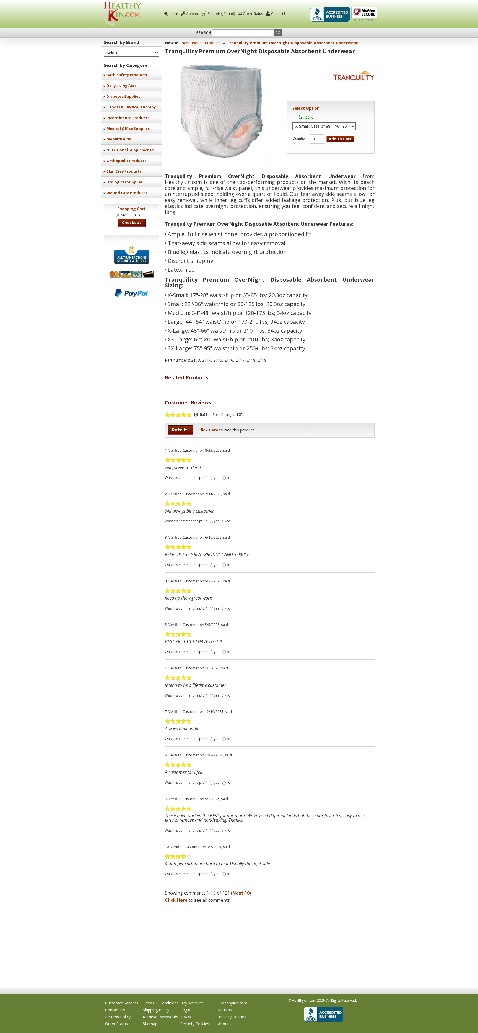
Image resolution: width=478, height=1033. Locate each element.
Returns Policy (118, 1016)
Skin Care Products (124, 171)
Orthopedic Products (126, 160)
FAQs (186, 1016)
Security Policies (194, 1023)
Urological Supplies (124, 181)
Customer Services (122, 1003)
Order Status (253, 13)
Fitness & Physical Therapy (131, 106)
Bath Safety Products (126, 74)
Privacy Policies (232, 1016)
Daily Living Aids (121, 85)
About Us (226, 1023)
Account (192, 13)
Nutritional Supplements (130, 149)
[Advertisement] (270, 944)
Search (203, 33)
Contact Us (279, 13)
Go (277, 32)
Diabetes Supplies (123, 96)
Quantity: (299, 138)
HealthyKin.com (233, 1003)
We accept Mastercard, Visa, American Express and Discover (131, 274)
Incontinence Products (127, 117)
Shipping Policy (156, 1010)
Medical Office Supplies (128, 128)
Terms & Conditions (161, 1003)
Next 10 (241, 893)
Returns (225, 1010)
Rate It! (180, 429)
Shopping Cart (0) (221, 13)
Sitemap (150, 1023)
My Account (192, 1003)
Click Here (208, 430)
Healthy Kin (121, 14)
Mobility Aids (118, 139)
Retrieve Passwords (160, 1016)
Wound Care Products (126, 192)
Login (174, 13)
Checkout (131, 222)
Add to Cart (340, 139)
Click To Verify (364, 14)
